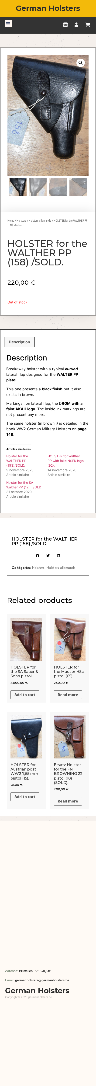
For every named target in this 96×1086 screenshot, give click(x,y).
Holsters (21, 220)
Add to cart (24, 694)
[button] (8, 23)
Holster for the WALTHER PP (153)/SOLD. (17, 460)
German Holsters (48, 8)
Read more (68, 694)
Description (19, 342)
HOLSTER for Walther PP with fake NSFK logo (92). (66, 460)
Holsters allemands (40, 220)
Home (10, 220)
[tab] (19, 342)
